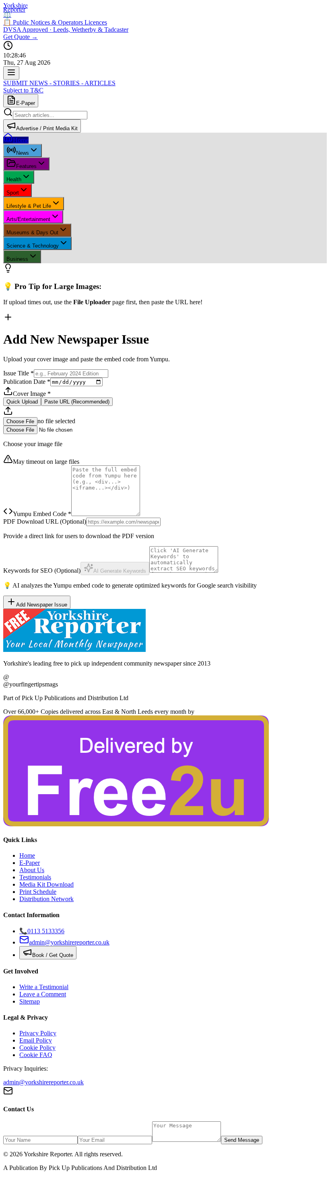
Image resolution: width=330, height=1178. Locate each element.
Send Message (241, 1140)
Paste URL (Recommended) (76, 402)
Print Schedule (37, 891)
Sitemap (29, 1001)
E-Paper (25, 103)
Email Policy (35, 1040)
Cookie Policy (37, 1047)
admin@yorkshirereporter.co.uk (43, 1082)
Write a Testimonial (43, 986)
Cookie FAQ (35, 1054)
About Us (31, 870)
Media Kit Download (46, 884)
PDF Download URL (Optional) (44, 521)
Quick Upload (22, 402)
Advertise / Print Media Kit (47, 128)
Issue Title (18, 373)
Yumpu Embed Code (42, 513)
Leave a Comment (42, 994)
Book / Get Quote (52, 955)
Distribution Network (46, 898)
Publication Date (26, 381)
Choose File (20, 421)
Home (27, 855)
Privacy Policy (37, 1033)
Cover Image (32, 393)
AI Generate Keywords (119, 571)
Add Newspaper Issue (41, 605)
